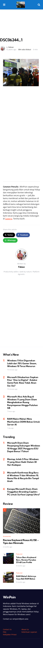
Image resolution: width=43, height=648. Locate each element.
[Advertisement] (21, 18)
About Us (25, 629)
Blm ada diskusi (24, 49)
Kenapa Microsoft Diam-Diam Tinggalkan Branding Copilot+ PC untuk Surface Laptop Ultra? (23, 492)
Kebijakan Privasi (10, 634)
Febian (11, 47)
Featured (19, 554)
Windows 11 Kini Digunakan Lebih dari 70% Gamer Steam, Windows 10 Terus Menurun (22, 363)
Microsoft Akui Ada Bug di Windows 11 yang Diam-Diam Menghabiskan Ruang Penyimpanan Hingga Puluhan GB (22, 402)
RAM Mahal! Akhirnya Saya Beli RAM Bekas (26, 577)
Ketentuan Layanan (29, 632)
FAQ (4, 632)
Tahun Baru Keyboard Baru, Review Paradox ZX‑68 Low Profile (26, 560)
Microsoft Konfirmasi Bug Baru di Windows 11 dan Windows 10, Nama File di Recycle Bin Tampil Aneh (23, 476)
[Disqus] (21, 313)
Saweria (8, 218)
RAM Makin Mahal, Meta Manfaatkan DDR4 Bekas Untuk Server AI (23, 421)
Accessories (7, 536)
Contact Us (7, 629)
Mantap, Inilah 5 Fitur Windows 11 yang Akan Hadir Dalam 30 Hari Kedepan (23, 462)
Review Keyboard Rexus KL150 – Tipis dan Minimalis (21, 541)
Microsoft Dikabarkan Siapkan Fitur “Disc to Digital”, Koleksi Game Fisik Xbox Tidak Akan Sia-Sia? (22, 381)
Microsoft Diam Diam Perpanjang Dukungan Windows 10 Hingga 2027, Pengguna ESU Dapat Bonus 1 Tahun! (23, 447)
